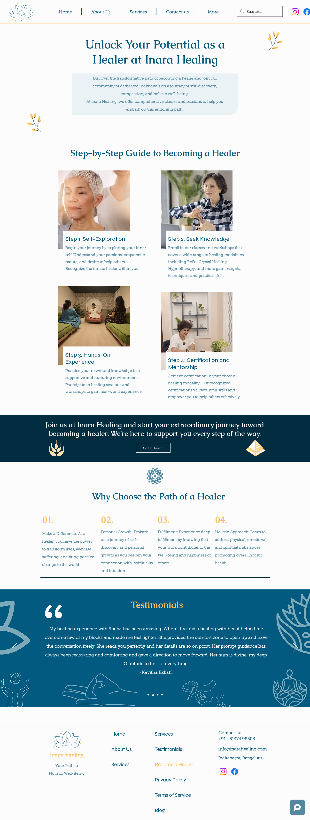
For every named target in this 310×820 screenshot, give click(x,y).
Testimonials (168, 749)
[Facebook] (234, 771)
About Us (121, 749)
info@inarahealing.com (242, 749)
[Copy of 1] (153, 695)
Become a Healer (172, 765)
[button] (213, 11)
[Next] (295, 648)
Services (120, 765)
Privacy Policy (170, 780)
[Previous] (14, 648)
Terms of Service (172, 795)
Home (118, 734)
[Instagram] (295, 11)
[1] (148, 695)
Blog (160, 810)
